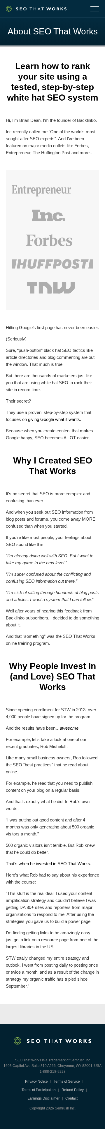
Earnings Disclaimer (43, 1098)
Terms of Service (67, 1081)
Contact (71, 1098)
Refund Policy (73, 1090)
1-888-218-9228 (53, 1072)
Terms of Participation (39, 1090)
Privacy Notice (36, 1081)
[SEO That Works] (36, 8)
